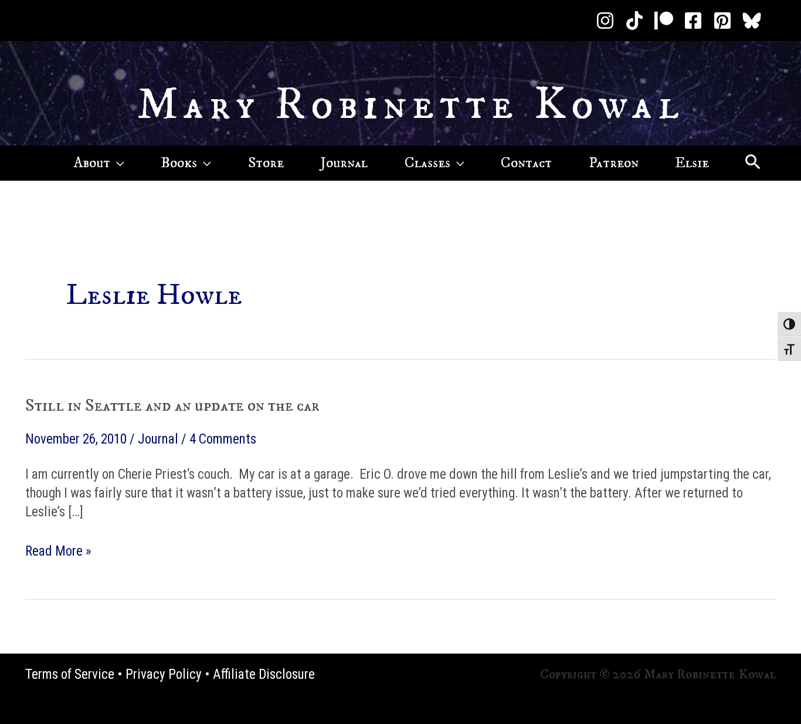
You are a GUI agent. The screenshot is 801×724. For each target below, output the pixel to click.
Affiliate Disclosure (264, 674)
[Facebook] (693, 20)
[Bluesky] (752, 20)
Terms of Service (69, 674)
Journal (158, 439)
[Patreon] (664, 20)
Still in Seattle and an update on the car (172, 406)
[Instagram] (605, 20)
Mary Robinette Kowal (410, 105)
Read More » (58, 552)
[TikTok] (634, 20)
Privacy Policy (163, 674)
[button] (117, 163)
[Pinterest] (722, 20)
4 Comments (222, 439)
